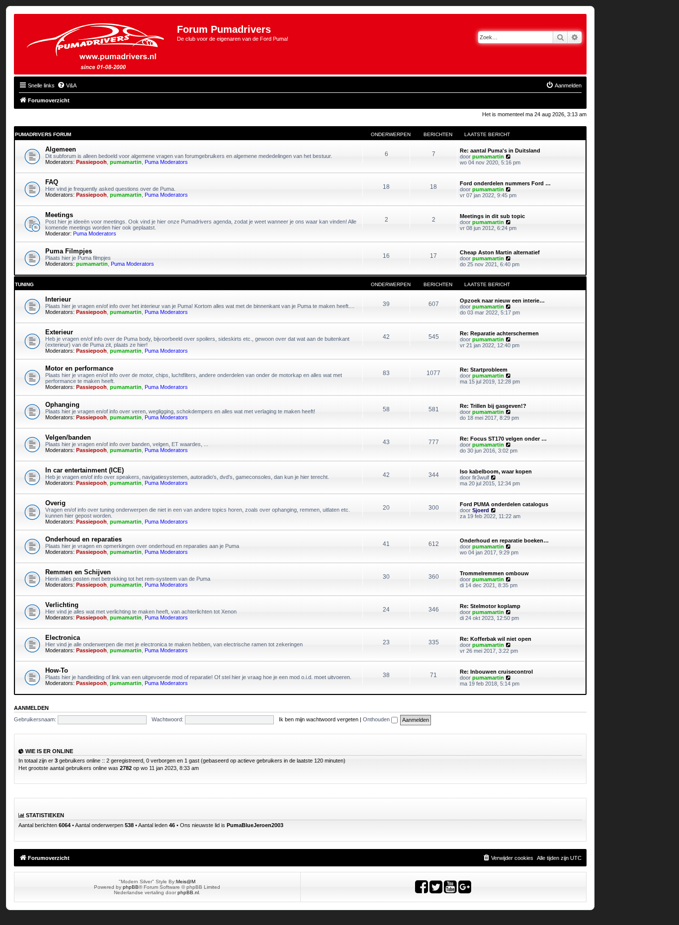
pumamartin (126, 162)
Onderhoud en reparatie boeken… (504, 540)
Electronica (62, 637)
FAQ (51, 182)
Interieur (58, 299)
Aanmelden (31, 708)
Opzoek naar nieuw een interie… (502, 301)
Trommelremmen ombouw (494, 573)
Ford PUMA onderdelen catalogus (504, 504)
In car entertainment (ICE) (84, 470)
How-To (56, 670)
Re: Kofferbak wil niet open (495, 639)
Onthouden (377, 719)
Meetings (59, 215)
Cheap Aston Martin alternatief (500, 252)
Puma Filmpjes (68, 251)
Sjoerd (480, 510)
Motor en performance (79, 368)
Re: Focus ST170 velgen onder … (503, 439)
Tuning (24, 284)
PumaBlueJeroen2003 (255, 825)
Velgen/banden (68, 437)
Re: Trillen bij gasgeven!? (493, 406)
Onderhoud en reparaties (83, 539)
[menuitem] (67, 85)
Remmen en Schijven (78, 572)
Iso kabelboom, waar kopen (496, 471)
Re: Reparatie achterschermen (499, 333)
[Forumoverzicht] (96, 44)
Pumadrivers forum (43, 134)
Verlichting (62, 605)
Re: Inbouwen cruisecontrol (496, 672)
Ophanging (62, 404)
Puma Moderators (166, 162)
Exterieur (59, 332)
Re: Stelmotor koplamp (490, 606)
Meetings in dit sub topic (492, 216)
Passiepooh (91, 162)
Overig (55, 503)
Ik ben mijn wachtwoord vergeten (318, 719)
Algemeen (60, 149)
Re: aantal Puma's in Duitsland (500, 151)
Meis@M (185, 881)
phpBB (131, 887)
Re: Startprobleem (484, 370)
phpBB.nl (188, 892)
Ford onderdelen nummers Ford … (505, 183)
